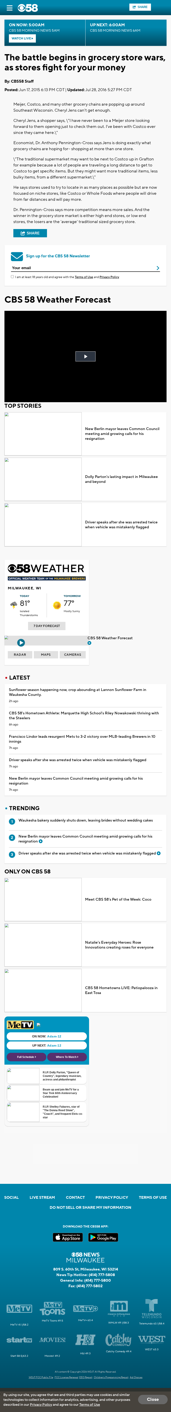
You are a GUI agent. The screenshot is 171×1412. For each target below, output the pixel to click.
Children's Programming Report (111, 1377)
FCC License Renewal (66, 1377)
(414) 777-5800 (97, 1280)
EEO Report (85, 1377)
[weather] (14, 605)
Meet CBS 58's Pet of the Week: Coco (118, 899)
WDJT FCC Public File (41, 1377)
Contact (75, 1197)
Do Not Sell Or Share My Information (90, 1207)
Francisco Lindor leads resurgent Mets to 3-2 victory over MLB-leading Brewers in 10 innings (82, 739)
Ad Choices (136, 1377)
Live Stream (42, 1197)
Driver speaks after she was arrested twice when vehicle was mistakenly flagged (121, 525)
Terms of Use (84, 277)
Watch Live (22, 39)
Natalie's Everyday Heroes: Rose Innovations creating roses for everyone (119, 945)
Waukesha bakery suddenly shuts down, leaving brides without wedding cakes (85, 820)
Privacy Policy (109, 277)
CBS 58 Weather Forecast (111, 638)
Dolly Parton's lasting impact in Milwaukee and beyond (121, 479)
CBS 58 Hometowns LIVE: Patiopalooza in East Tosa (121, 990)
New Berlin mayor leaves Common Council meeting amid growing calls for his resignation (122, 433)
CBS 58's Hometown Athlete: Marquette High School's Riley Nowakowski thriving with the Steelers (84, 716)
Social (11, 1197)
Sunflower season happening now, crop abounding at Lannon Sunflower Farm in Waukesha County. (77, 692)
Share (143, 7)
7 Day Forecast (47, 626)
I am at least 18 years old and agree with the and (67, 277)
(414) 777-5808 (102, 1275)
